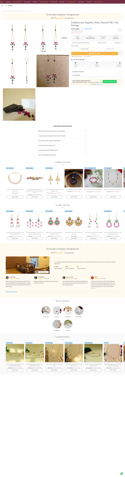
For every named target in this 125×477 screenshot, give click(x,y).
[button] (96, 71)
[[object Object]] (120, 53)
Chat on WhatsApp (110, 81)
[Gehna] (34, 5)
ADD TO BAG (15, 196)
